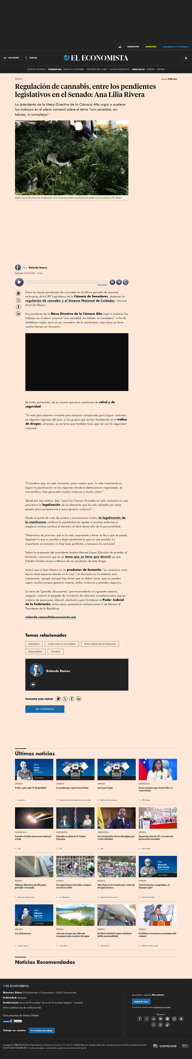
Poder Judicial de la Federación (100, 644)
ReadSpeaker (102, 285)
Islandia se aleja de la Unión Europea (71, 837)
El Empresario (46, 992)
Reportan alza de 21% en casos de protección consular (156, 837)
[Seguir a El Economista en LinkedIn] (154, 1019)
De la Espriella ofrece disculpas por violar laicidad (116, 837)
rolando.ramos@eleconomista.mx (50, 617)
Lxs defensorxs (23, 933)
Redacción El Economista (109, 800)
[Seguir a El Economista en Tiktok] (167, 1025)
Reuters (148, 800)
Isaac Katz (21, 800)
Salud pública (35, 651)
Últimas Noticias (36, 69)
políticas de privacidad (162, 1007)
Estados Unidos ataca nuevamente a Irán (33, 837)
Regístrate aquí (141, 1001)
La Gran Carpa (105, 787)
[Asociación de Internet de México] (185, 1046)
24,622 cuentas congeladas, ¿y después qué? (154, 886)
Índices (150, 69)
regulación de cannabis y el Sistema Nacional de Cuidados (70, 300)
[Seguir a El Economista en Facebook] (140, 1019)
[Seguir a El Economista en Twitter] (147, 1019)
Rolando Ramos (38, 267)
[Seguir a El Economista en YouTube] (161, 1019)
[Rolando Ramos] (18, 268)
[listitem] (19, 282)
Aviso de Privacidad (30, 1002)
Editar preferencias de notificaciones (22, 1007)
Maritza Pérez (146, 848)
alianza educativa (119, 69)
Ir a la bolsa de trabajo (41, 1030)
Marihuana (33, 644)
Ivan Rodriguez (64, 897)
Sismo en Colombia (73, 69)
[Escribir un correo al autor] (33, 684)
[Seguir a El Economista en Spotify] (167, 1019)
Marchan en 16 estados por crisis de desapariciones (116, 886)
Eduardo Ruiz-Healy (148, 897)
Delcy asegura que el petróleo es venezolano (156, 789)
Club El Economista (66, 992)
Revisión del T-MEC (97, 69)
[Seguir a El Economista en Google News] (154, 1025)
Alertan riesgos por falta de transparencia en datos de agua (72, 935)
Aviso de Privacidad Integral (57, 1002)
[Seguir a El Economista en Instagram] (174, 1019)
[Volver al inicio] (60, 986)
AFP (143, 800)
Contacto (78, 1002)
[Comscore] (164, 1046)
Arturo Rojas (63, 945)
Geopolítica (144, 784)
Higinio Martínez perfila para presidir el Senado (31, 886)
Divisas (161, 69)
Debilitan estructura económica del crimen (158, 935)
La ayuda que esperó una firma (72, 787)
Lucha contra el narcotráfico (62, 644)
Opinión (18, 784)
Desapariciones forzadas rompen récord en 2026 (74, 886)
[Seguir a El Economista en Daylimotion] (181, 1019)
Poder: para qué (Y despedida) (30, 787)
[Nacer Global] (12, 1021)
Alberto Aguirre (23, 945)
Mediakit (22, 997)
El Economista (30, 992)
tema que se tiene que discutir (88, 556)
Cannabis (55, 651)
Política (18, 79)
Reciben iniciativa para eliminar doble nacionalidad (115, 935)
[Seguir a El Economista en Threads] (161, 1025)
